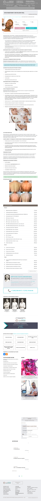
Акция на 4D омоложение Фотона (29, 376)
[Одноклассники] (7, 354)
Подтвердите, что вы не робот (27, 430)
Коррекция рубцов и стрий (7, 370)
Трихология (5, 375)
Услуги (7, 5)
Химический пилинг (32, 342)
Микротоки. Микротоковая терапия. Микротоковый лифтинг (8, 347)
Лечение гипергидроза (6, 372)
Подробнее (26, 450)
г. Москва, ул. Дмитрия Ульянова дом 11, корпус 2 (30, 1)
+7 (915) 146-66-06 (19, 2)
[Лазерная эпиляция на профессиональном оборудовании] (29, 409)
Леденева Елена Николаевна (15, 310)
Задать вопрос (25, 30)
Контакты (33, 5)
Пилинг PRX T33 (32, 347)
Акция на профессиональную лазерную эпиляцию (29, 418)
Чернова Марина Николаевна (22, 310)
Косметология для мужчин (20, 347)
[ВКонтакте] (4, 354)
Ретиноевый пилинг (20, 337)
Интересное (17, 490)
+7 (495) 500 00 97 (19, 1)
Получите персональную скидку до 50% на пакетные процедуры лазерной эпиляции (29, 420)
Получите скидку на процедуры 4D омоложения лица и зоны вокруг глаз (29, 378)
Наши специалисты (16, 6)
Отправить (30, 436)
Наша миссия (17, 487)
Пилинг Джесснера (8, 342)
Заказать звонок (19, 4)
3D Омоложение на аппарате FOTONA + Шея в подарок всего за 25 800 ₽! (29, 397)
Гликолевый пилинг (20, 342)
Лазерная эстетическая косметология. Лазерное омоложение (10, 359)
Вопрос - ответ (29, 6)
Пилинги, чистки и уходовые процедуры (20, 333)
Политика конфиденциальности (19, 493)
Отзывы (16, 494)
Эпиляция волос (5, 361)
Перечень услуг (6, 486)
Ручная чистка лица (8, 337)
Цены (9, 5)
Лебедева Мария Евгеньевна (7, 310)
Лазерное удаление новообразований (9, 373)
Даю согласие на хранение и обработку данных (30, 434)
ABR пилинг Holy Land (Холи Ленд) (32, 337)
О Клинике (17, 486)
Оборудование (21, 5)
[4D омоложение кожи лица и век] (29, 367)
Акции (12, 5)
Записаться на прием (32, 271)
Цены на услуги (6, 487)
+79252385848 (21, 327)
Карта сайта (17, 491)
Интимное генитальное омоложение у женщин (10, 364)
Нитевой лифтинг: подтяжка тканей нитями (10, 367)
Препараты (25, 5)
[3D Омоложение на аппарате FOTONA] (29, 388)
